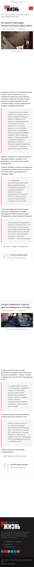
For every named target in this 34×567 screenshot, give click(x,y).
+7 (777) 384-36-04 (9, 547)
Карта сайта (11, 564)
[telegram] (12, 551)
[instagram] (5, 551)
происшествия (23, 246)
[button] (2, 9)
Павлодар (6, 246)
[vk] (15, 551)
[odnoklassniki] (8, 551)
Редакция (3, 564)
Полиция (14, 246)
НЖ (2, 14)
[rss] (18, 551)
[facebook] (2, 551)
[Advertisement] (17, 73)
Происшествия (9, 14)
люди (5, 456)
